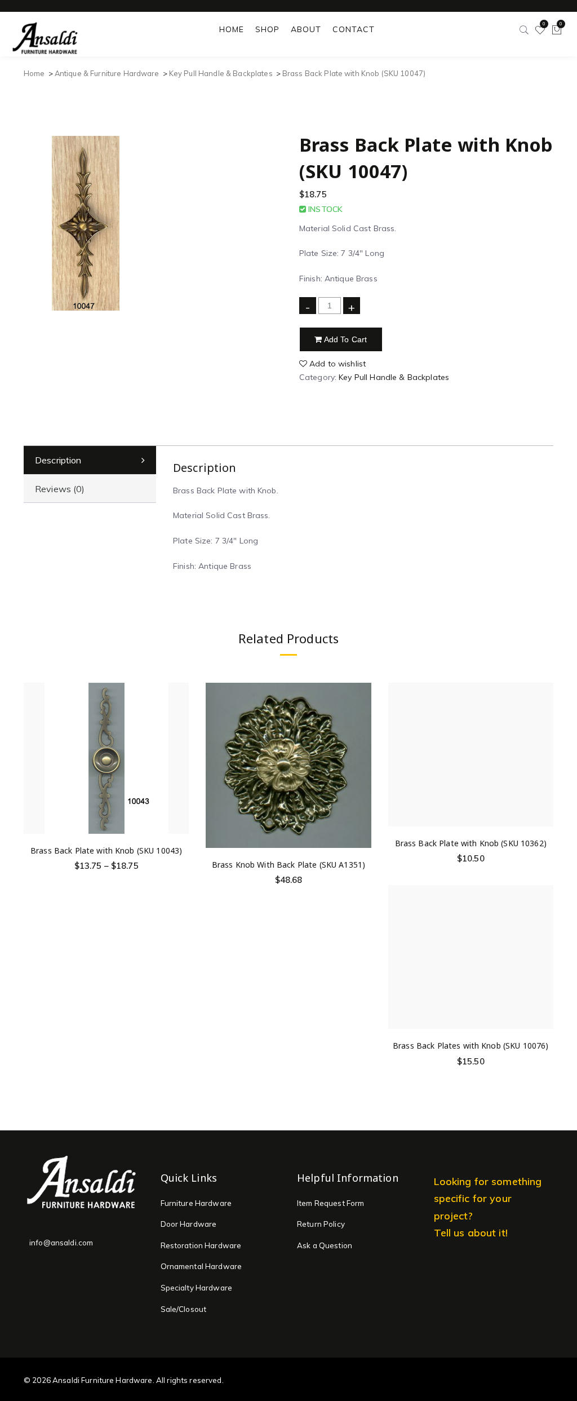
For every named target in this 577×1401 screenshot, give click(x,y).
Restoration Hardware (201, 1245)
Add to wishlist (336, 364)
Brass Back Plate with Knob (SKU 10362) (471, 843)
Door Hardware (189, 1223)
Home (34, 73)
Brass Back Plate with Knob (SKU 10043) (106, 850)
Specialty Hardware (197, 1287)
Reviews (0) (60, 488)
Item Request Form (330, 1203)
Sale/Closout (184, 1309)
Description (58, 460)
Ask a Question (324, 1245)
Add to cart (344, 339)
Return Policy (321, 1223)
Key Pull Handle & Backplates (221, 73)
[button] (361, 756)
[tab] (90, 460)
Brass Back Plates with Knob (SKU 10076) (470, 1045)
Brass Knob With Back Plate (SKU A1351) (288, 864)
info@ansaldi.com (61, 1242)
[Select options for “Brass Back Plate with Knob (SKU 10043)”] (178, 742)
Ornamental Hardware (201, 1266)
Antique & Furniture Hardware (107, 73)
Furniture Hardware (196, 1203)
